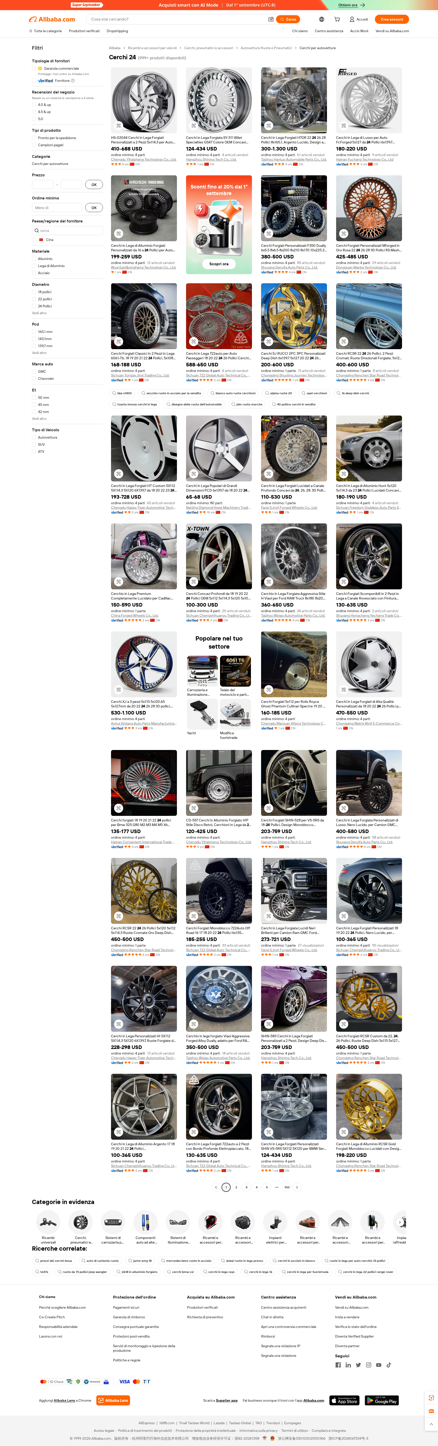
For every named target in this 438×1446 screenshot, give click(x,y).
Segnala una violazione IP (280, 1346)
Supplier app (227, 1400)
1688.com (167, 1423)
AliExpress (147, 1423)
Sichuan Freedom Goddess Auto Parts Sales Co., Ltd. (369, 507)
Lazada (219, 1423)
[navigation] (67, 618)
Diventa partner (347, 1346)
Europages (292, 1423)
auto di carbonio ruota (103, 1261)
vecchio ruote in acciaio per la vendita (174, 393)
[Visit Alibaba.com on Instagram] (369, 1365)
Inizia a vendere (347, 1317)
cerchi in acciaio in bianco (296, 1261)
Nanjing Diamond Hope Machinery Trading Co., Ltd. (219, 507)
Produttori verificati (202, 1307)
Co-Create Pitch (52, 1317)
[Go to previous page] (216, 1187)
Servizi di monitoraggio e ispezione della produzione (144, 1348)
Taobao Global (240, 1423)
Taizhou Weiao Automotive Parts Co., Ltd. (293, 615)
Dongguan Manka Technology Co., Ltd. (366, 267)
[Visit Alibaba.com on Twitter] (358, 1365)
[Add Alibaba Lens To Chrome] (113, 1400)
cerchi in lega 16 (260, 1272)
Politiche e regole (126, 1360)
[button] (271, 19)
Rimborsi (268, 1336)
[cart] (338, 20)
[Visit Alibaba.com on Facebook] (338, 1365)
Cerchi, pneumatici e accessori (208, 48)
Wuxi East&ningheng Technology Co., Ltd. (143, 267)
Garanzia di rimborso (129, 1317)
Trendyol (273, 1423)
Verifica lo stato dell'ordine (356, 1327)
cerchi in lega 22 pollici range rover (368, 1272)
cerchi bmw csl (183, 1272)
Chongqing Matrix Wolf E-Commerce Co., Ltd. (369, 723)
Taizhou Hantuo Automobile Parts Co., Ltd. (294, 159)
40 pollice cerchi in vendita (296, 404)
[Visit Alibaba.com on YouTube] (379, 1365)
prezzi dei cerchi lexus (56, 1261)
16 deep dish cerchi (355, 393)
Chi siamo (47, 1297)
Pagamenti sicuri (126, 1307)
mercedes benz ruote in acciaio (188, 1261)
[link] (431, 1397)
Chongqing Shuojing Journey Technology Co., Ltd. (294, 375)
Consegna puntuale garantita (136, 1327)
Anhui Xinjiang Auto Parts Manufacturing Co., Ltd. (144, 723)
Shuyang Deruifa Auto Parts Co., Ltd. (289, 267)
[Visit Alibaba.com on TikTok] (389, 1365)
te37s (44, 1272)
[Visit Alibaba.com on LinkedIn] (348, 1365)
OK (94, 184)
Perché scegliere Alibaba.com (62, 1307)
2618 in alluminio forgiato (139, 1272)
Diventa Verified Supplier (354, 1336)
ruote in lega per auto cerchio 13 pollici (357, 1261)
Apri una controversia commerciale (288, 1327)
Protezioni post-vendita (131, 1336)
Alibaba (114, 48)
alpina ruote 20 (281, 393)
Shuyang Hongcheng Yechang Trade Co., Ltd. (369, 615)
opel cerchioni (317, 393)
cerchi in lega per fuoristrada (307, 1272)
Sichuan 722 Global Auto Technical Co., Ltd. (219, 375)
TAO (258, 1423)
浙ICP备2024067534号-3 (348, 1438)
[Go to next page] (297, 1187)
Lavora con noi (50, 1336)
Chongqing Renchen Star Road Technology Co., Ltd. (369, 375)
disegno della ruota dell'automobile (197, 404)
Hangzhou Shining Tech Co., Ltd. (211, 159)
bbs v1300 (124, 393)
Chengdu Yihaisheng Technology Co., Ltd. (143, 159)
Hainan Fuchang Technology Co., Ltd (364, 159)
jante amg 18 (142, 1261)
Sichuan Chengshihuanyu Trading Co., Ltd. (219, 615)
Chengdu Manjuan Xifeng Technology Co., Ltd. (294, 723)
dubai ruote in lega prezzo (244, 1261)
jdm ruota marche (249, 404)
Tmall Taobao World (194, 1423)
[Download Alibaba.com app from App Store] (344, 1400)
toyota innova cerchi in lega (137, 404)
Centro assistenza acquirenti (283, 1307)
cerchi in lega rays (221, 1272)
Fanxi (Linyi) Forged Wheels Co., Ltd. (289, 507)
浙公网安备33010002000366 (301, 1438)
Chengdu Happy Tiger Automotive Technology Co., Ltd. (144, 507)
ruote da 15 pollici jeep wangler (85, 1272)
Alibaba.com (313, 1400)
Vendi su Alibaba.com (352, 1307)
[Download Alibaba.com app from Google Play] (382, 1400)
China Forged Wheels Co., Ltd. (134, 615)
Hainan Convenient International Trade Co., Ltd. (144, 842)
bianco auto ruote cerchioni (236, 393)
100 (287, 1187)
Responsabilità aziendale (58, 1327)
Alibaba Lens (64, 1400)
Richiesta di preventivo (205, 1317)
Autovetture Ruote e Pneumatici (266, 48)
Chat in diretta (272, 1317)
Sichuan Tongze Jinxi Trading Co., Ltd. (140, 375)
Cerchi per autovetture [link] (318, 48)
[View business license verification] (264, 1438)
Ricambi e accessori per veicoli (152, 48)
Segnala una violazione (278, 1356)
